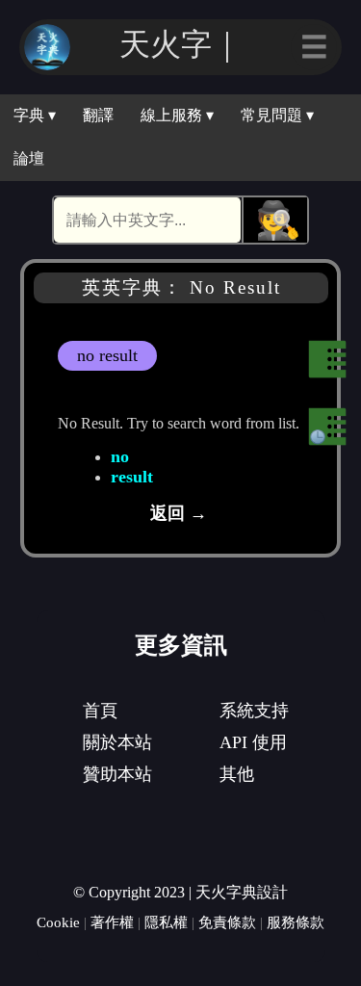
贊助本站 (117, 774)
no (120, 456)
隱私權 (166, 922)
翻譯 (98, 115)
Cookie (58, 922)
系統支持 (254, 710)
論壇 (28, 158)
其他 (236, 774)
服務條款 (295, 922)
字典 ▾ (34, 115)
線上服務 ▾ (177, 115)
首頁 (100, 710)
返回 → (178, 513)
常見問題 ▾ (277, 115)
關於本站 (117, 742)
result (132, 476)
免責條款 (227, 922)
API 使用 (253, 742)
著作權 (112, 922)
